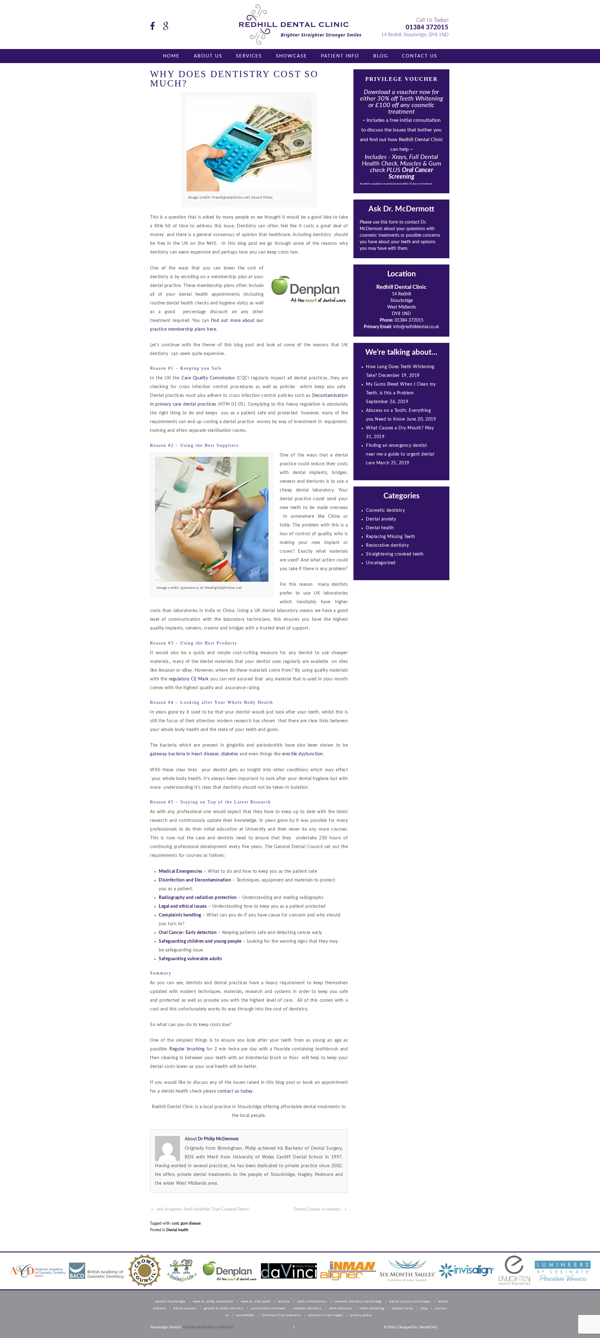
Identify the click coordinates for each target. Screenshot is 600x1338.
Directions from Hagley (325, 1315)
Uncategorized (381, 563)
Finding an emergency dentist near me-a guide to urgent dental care (400, 454)
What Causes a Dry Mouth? (394, 428)
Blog (380, 56)
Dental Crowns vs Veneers (317, 1209)
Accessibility (245, 1315)
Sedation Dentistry (307, 1308)
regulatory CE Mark (189, 679)
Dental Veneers (184, 1308)
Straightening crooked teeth (395, 554)
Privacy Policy (361, 1315)
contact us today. (236, 1091)
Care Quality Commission (209, 378)
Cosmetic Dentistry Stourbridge (358, 1301)
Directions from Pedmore (281, 1315)
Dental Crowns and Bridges (410, 1301)
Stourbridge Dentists (166, 1327)
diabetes (229, 754)
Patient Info (340, 56)
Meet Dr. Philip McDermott (213, 1301)
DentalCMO (428, 1327)
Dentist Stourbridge (170, 1301)
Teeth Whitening (372, 1308)
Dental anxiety (381, 519)
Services (249, 56)
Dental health (177, 1230)
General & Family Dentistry (223, 1308)
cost (175, 1223)
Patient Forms (402, 1308)
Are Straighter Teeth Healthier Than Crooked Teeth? (203, 1209)
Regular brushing (186, 1049)
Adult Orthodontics (312, 1301)
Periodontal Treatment (268, 1308)
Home (171, 56)
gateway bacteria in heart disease (184, 754)
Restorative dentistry (387, 545)
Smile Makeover (340, 1308)
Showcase (291, 56)
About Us (208, 56)
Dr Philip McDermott (218, 1139)
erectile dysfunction (302, 754)
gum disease (191, 1223)
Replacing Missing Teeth (390, 537)
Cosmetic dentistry (385, 510)
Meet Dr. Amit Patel (255, 1301)
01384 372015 (427, 27)
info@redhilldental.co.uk (416, 327)
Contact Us (419, 56)
